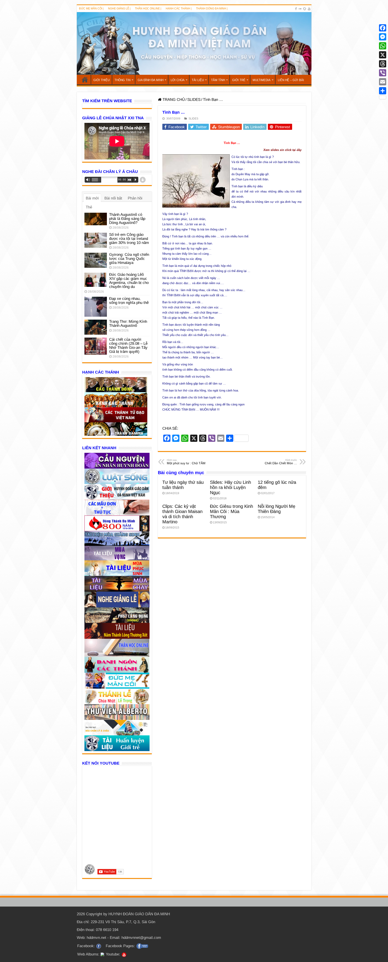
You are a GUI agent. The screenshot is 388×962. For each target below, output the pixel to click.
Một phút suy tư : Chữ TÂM (186, 462)
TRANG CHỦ (85, 79)
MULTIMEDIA (262, 80)
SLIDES (194, 99)
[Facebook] (296, 8)
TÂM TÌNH (218, 80)
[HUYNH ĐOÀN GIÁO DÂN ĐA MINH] (194, 43)
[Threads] (382, 63)
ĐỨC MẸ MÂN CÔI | (91, 8)
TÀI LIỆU (198, 80)
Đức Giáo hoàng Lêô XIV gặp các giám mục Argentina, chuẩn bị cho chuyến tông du (129, 280)
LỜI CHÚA (178, 80)
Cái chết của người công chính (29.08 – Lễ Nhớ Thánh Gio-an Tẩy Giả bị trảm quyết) (128, 345)
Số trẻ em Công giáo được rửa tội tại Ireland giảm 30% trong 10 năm (129, 238)
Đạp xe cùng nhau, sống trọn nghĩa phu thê (129, 300)
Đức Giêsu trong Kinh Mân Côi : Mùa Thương (231, 511)
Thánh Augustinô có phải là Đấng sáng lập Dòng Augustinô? (127, 218)
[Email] (382, 81)
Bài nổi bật (113, 198)
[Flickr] (300, 8)
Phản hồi (135, 198)
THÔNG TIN (122, 80)
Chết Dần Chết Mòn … (281, 462)
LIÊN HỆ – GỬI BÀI (291, 80)
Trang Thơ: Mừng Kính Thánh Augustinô (128, 323)
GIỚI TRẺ (238, 80)
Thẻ (89, 207)
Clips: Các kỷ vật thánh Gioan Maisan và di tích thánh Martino (182, 514)
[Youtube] (309, 8)
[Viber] (382, 72)
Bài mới (92, 198)
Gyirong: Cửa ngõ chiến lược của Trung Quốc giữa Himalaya (129, 258)
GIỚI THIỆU (101, 80)
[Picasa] (304, 8)
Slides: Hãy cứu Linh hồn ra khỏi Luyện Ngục (230, 487)
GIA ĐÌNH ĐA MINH (150, 80)
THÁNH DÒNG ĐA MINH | (211, 8)
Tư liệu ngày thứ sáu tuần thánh (183, 485)
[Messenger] (382, 36)
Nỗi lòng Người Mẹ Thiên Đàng (276, 509)
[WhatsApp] (382, 45)
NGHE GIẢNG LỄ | (119, 8)
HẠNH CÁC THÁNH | (179, 8)
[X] (382, 54)
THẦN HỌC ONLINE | (148, 8)
